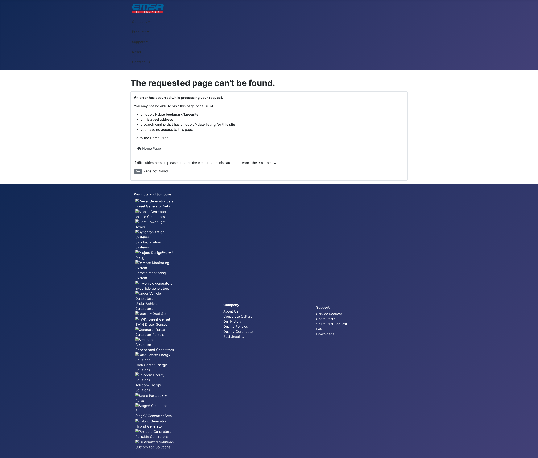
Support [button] (138, 42)
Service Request (329, 314)
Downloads (325, 334)
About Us (230, 311)
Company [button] (139, 22)
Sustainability (234, 336)
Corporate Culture (237, 316)
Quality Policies (235, 326)
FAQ (319, 329)
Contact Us (141, 62)
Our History (232, 321)
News (136, 52)
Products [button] (139, 32)
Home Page (151, 148)
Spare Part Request (331, 324)
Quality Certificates (238, 331)
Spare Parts (325, 319)
